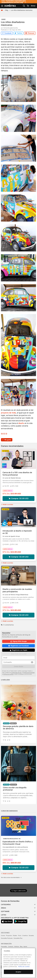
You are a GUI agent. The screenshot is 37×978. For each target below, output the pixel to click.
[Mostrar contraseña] (32, 662)
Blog (6, 10)
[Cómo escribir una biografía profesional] (18, 763)
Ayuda (25, 946)
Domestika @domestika (10, 28)
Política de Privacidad (28, 672)
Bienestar (13, 723)
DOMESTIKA (10, 5)
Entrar (33, 6)
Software (5, 911)
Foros (19, 935)
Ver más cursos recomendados (11, 877)
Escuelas (31, 935)
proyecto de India (8, 413)
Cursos (3, 935)
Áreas (3, 908)
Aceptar (18, 972)
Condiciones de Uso (16, 672)
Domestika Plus (18, 938)
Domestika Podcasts (7, 938)
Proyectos (9, 935)
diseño (21, 423)
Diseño (3, 19)
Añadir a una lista (8, 504)
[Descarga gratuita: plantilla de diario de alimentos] (18, 702)
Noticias (16, 946)
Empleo (15, 935)
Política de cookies (24, 966)
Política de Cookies (8, 674)
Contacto (10, 946)
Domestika (4, 946)
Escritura (13, 784)
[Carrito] (27, 5)
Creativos (25, 935)
